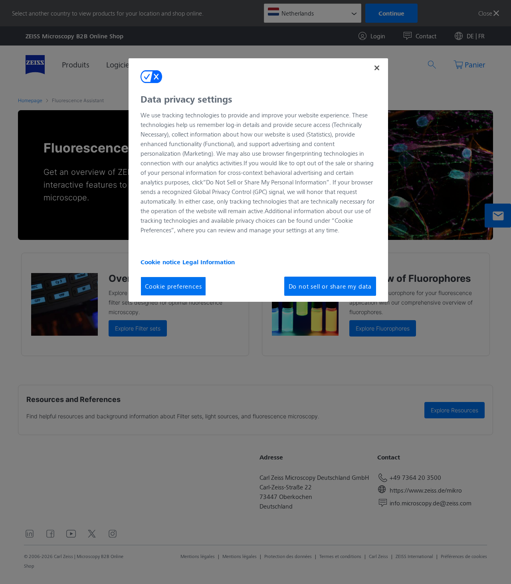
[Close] (377, 68)
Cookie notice (161, 262)
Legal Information (208, 262)
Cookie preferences (173, 286)
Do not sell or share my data (330, 286)
